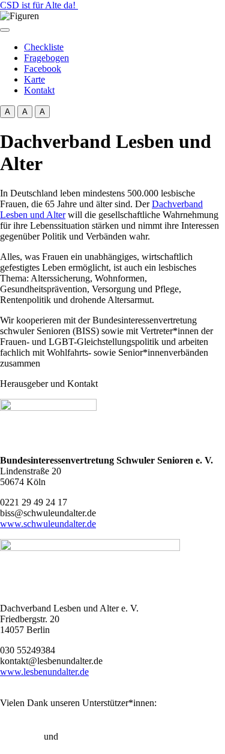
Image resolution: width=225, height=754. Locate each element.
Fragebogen (46, 58)
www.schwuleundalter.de (48, 524)
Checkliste (44, 47)
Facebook (42, 68)
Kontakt (39, 90)
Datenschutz (84, 736)
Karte (34, 79)
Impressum (20, 736)
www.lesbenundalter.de (44, 672)
